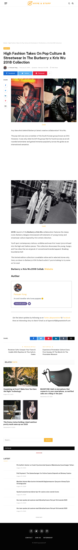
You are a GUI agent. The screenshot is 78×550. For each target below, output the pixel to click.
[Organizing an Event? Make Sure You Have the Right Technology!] (20, 377)
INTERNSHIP (48, 537)
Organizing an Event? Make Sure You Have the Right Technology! (20, 390)
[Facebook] (5, 85)
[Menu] (5, 3)
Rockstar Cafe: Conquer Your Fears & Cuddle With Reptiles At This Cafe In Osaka (21, 352)
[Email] (5, 106)
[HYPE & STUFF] (39, 3)
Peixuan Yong (13, 67)
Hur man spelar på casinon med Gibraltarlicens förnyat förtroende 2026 (42, 500)
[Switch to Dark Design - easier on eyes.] (69, 3)
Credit (44, 124)
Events (6, 48)
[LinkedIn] (5, 96)
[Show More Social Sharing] (50, 73)
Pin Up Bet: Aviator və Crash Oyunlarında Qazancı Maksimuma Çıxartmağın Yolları (45, 465)
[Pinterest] (5, 101)
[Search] (72, 3)
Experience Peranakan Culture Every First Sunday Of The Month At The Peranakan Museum (56, 352)
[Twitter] (5, 90)
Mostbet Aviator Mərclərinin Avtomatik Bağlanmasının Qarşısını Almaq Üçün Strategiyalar (43, 482)
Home (5, 43)
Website (48, 269)
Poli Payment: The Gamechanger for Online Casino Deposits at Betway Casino (44, 473)
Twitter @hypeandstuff (52, 318)
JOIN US (38, 537)
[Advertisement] (39, 24)
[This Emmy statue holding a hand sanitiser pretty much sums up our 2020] (20, 410)
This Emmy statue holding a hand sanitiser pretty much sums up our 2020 (20, 423)
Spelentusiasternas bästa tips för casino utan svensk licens (38, 492)
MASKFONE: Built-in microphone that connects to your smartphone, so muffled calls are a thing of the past (57, 391)
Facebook (66, 318)
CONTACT (28, 537)
